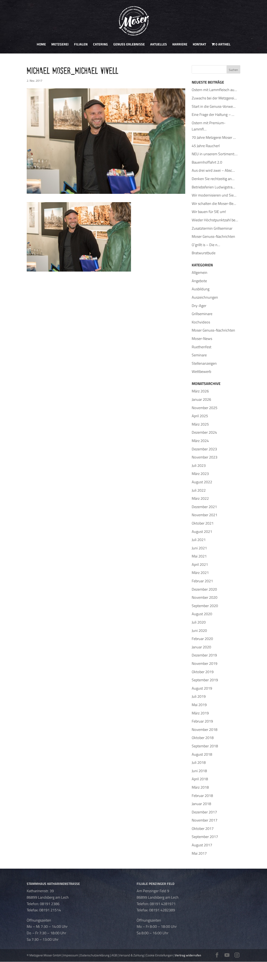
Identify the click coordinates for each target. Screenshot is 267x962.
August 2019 (202, 688)
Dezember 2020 (204, 589)
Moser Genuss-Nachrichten (213, 330)
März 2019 (200, 713)
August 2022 (202, 482)
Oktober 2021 (203, 523)
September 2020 (205, 606)
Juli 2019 (199, 696)
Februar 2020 (202, 638)
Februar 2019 (202, 721)
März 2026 (200, 391)
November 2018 (204, 729)
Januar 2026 (201, 399)
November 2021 (204, 515)
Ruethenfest (201, 347)
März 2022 (200, 498)
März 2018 (200, 787)
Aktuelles (158, 45)
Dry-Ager (199, 305)
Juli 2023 (199, 465)
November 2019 (204, 663)
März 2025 (200, 424)
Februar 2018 (202, 795)
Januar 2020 (201, 647)
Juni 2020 (199, 630)
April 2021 (200, 564)
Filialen (81, 45)
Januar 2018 (201, 804)
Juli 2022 (199, 490)
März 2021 (200, 572)
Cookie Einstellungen (159, 955)
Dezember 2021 (204, 507)
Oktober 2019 (203, 672)
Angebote (199, 281)
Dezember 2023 (204, 449)
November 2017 (204, 820)
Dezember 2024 (204, 432)
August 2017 (202, 845)
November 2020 (204, 597)
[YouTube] (226, 955)
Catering (100, 45)
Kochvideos (201, 322)
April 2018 (200, 779)
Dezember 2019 (204, 655)
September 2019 (205, 680)
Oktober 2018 (203, 737)
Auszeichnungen (205, 297)
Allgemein (199, 272)
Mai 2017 (199, 853)
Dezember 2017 (204, 812)
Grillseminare (202, 314)
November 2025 (204, 408)
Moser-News (202, 338)
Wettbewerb (201, 371)
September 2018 (205, 746)
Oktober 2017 (203, 828)
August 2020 (202, 614)
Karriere (179, 45)
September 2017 (205, 836)
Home (41, 45)
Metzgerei (60, 45)
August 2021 (202, 531)
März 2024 (200, 440)
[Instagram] (236, 955)
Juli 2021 (199, 539)
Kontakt (199, 45)
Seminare (199, 355)
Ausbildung (200, 289)
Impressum (70, 955)
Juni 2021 (199, 548)
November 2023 (204, 457)
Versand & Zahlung (131, 955)
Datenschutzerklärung (95, 955)
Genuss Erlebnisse (129, 45)
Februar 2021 (202, 581)
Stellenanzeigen (204, 363)
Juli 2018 (199, 762)
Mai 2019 (199, 705)
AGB (114, 955)
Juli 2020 (199, 622)
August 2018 (202, 754)
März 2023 (200, 473)
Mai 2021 (199, 556)
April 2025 (200, 416)
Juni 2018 (199, 771)
